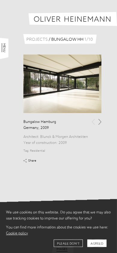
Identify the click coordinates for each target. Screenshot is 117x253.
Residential (37, 150)
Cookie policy (17, 233)
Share (32, 160)
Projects (37, 39)
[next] (99, 122)
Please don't (68, 243)
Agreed (97, 243)
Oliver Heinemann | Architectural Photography (72, 19)
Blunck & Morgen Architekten (64, 137)
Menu (4, 47)
